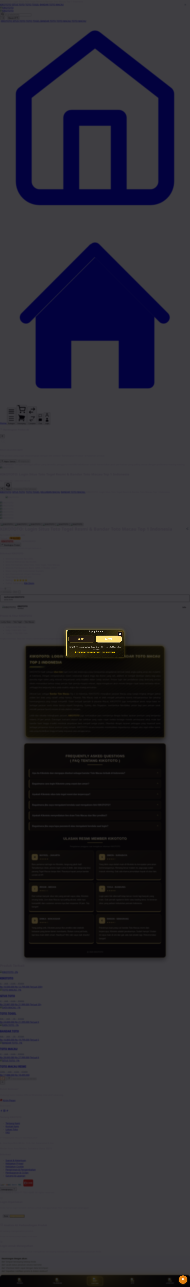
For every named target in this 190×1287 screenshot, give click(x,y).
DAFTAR (109, 639)
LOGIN (81, 639)
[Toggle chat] (183, 1279)
